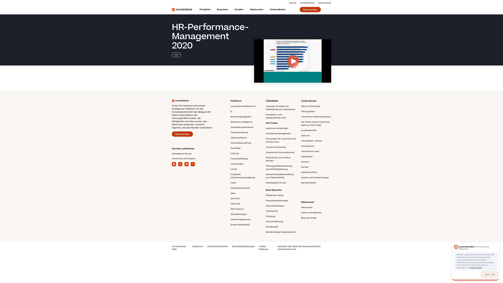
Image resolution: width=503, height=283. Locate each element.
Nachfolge (235, 148)
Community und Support (183, 158)
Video (176, 55)
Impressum (197, 246)
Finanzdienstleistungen (277, 200)
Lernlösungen (237, 164)
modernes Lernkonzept (277, 128)
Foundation (306, 146)
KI (231, 111)
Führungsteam (308, 111)
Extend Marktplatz (239, 224)
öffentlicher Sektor (275, 195)
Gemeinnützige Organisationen (281, 232)
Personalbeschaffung (241, 143)
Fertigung (270, 216)
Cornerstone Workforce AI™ (243, 106)
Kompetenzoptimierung (242, 127)
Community (323, 3)
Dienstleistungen (239, 214)
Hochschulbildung (274, 221)
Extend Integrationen (241, 219)
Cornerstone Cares (310, 151)
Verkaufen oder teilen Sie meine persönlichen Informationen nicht (299, 248)
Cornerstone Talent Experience (316, 116)
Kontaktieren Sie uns (182, 153)
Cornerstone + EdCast (311, 141)
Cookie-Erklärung (263, 248)
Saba (233, 193)
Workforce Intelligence (241, 122)
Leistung (235, 153)
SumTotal (235, 198)
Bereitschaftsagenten (241, 116)
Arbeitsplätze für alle (276, 182)
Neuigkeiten (307, 156)
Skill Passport (237, 209)
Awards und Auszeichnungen (315, 177)
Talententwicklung (239, 132)
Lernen (234, 169)
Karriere (305, 161)
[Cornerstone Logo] (182, 9)
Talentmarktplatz (239, 137)
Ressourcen (306, 207)
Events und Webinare (311, 212)
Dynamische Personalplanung (280, 152)
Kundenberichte (309, 130)
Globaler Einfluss (309, 172)
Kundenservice (307, 3)
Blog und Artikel (308, 218)
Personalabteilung (239, 158)
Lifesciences (272, 211)
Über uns (305, 135)
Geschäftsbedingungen (243, 246)
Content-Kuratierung (276, 147)
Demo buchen (310, 9)
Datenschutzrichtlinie (217, 246)
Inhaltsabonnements (240, 188)
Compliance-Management (278, 133)
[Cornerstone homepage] (197, 100)
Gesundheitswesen (275, 206)
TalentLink (235, 203)
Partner (292, 3)
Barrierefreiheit (308, 182)
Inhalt (233, 182)
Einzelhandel (272, 226)
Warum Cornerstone (310, 106)
